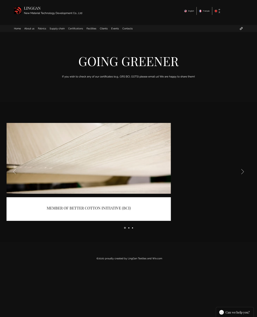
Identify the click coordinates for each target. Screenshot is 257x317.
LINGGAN (32, 8)
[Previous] (14, 172)
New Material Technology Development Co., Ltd (53, 13)
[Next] (242, 172)
